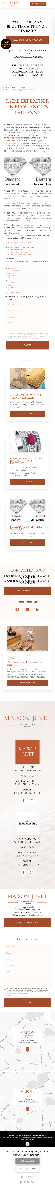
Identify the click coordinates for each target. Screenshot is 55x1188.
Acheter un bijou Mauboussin (18, 252)
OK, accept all (28, 1161)
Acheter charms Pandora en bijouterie (21, 247)
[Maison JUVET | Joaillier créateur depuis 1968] (12, 3)
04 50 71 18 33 (27, 578)
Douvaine (11, 275)
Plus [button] (9, 995)
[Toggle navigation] (51, 4)
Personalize (28, 1177)
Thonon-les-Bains (14, 292)
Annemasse (12, 268)
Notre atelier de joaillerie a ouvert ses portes (25, 663)
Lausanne (21, 88)
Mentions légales (9, 1137)
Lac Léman (11, 283)
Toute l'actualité (27, 683)
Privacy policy (28, 1182)
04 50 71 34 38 (28, 583)
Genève (10, 280)
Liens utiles (29, 1137)
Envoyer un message (27, 591)
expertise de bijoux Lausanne (20, 203)
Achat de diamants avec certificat (19, 242)
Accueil (4, 88)
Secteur (12, 88)
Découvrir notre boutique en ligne (27, 40)
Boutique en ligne (38, 4)
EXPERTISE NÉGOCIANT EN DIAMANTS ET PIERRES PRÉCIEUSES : (26, 461)
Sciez (10, 290)
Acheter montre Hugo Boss (17, 250)
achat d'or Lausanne (40, 228)
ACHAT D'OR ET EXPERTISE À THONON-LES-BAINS (27, 396)
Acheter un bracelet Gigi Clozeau (19, 254)
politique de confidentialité (30, 338)
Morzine (11, 287)
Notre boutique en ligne (27, 922)
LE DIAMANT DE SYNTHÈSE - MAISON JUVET (26, 528)
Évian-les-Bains (13, 278)
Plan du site (20, 1137)
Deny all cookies (28, 1169)
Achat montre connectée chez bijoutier (22, 245)
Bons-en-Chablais (14, 271)
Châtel (10, 273)
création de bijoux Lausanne (15, 193)
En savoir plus (27, 413)
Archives (44, 1137)
